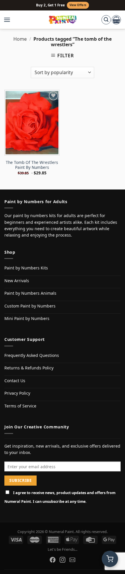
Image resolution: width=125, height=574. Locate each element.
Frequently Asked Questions (31, 355)
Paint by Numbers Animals (30, 293)
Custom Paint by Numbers (30, 306)
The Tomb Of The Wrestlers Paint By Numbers (32, 165)
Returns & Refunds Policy (28, 368)
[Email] (72, 560)
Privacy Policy (17, 393)
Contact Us (14, 380)
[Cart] (116, 19)
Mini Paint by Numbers (26, 318)
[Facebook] (53, 560)
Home (20, 39)
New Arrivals (16, 280)
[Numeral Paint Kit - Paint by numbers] (62, 20)
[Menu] (9, 19)
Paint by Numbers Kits (26, 268)
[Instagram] (62, 560)
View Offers (77, 5)
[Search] (106, 19)
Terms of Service (20, 406)
